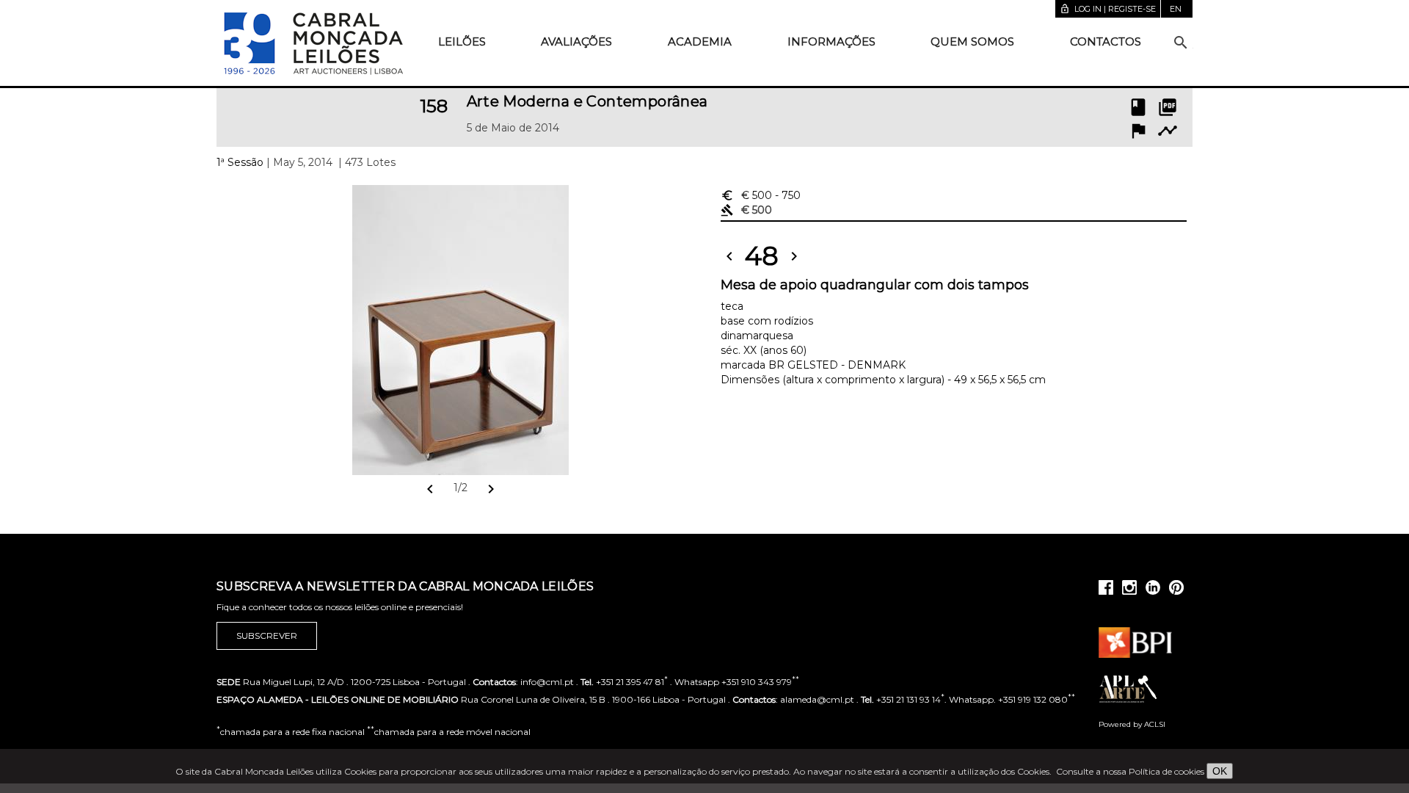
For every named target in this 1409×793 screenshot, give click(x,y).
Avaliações (576, 41)
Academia (700, 41)
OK (1219, 771)
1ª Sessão (239, 162)
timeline (1167, 130)
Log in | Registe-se (1108, 9)
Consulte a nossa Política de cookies (1130, 771)
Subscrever (266, 635)
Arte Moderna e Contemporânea (587, 101)
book (1138, 107)
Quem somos (972, 41)
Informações (831, 41)
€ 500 (761, 195)
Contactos (1105, 41)
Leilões (462, 41)
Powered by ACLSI (1132, 724)
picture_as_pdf (1167, 107)
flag (1138, 130)
